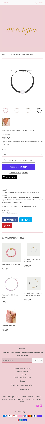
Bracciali (23, 397)
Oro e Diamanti (36, 399)
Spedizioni (22, 374)
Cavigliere (20, 399)
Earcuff (4, 399)
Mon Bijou (23, 412)
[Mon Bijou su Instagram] (41, 406)
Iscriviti (38, 360)
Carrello (40, 3)
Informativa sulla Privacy (22, 369)
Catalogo (11, 397)
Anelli (17, 397)
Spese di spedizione (19, 141)
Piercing (27, 399)
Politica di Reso (22, 371)
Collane (30, 397)
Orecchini (38, 397)
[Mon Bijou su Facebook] (37, 406)
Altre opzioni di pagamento (19, 173)
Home (3, 55)
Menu (6, 3)
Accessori (12, 399)
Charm (22, 402)
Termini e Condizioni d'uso (22, 377)
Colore (4, 150)
